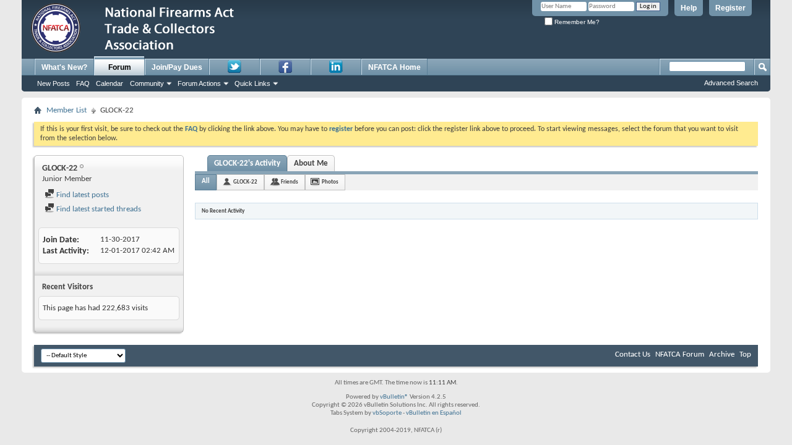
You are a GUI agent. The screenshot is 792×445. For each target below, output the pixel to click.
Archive (721, 354)
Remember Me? (576, 22)
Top (745, 354)
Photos (330, 182)
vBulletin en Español (434, 413)
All (206, 181)
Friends (289, 182)
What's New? (64, 67)
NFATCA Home (394, 67)
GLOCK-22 (245, 182)
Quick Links (252, 83)
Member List (66, 110)
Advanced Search (731, 83)
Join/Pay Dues (177, 67)
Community (147, 83)
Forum (119, 67)
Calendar (109, 83)
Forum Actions (199, 83)
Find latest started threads (97, 209)
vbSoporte (387, 413)
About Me (311, 163)
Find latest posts (81, 195)
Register (730, 8)
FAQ (83, 83)
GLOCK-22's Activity (247, 163)
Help (689, 8)
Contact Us (632, 354)
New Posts (53, 83)
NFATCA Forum (679, 354)
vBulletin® (394, 397)
